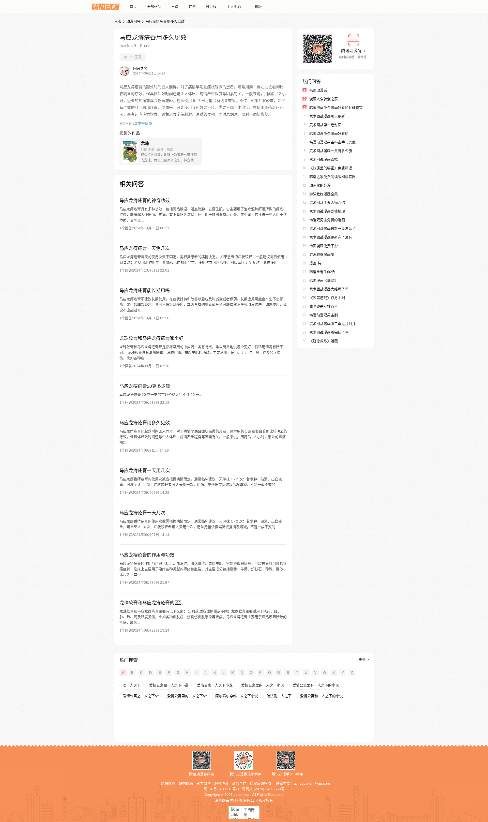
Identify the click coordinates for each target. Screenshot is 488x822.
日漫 (174, 7)
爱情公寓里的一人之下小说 (262, 685)
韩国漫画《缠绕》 (323, 280)
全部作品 (154, 7)
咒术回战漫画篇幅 (323, 159)
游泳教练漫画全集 (323, 194)
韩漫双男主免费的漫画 (327, 220)
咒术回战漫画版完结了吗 (328, 332)
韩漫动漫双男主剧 (323, 315)
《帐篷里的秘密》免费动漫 (330, 168)
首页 (133, 7)
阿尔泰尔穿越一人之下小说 (236, 696)
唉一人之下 (132, 685)
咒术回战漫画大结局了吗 (328, 289)
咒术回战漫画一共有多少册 (330, 151)
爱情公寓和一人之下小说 (168, 685)
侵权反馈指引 (260, 783)
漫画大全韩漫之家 (323, 99)
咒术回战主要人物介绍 (327, 203)
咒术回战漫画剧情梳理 (327, 211)
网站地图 (168, 783)
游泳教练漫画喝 (321, 254)
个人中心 (234, 7)
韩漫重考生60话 (322, 272)
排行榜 (211, 7)
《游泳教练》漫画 (323, 341)
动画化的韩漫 (320, 185)
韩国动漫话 (318, 90)
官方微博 (203, 783)
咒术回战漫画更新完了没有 (330, 237)
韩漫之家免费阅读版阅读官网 (332, 177)
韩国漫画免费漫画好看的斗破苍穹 (336, 108)
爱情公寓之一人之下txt (141, 696)
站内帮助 (186, 783)
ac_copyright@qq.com (312, 783)
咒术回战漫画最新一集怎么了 (332, 229)
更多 (363, 659)
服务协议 (221, 783)
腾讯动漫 (105, 6)
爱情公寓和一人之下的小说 (321, 696)
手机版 (256, 7)
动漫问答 (133, 21)
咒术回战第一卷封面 (325, 125)
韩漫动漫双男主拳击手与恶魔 (332, 142)
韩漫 (192, 7)
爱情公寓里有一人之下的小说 (316, 685)
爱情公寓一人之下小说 (215, 685)
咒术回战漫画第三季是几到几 (332, 324)
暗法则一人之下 (279, 696)
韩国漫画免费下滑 (323, 246)
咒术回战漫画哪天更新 (327, 116)
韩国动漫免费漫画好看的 (328, 133)
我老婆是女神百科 (323, 306)
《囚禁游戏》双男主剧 (327, 298)
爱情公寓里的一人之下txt (187, 696)
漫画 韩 (315, 263)
